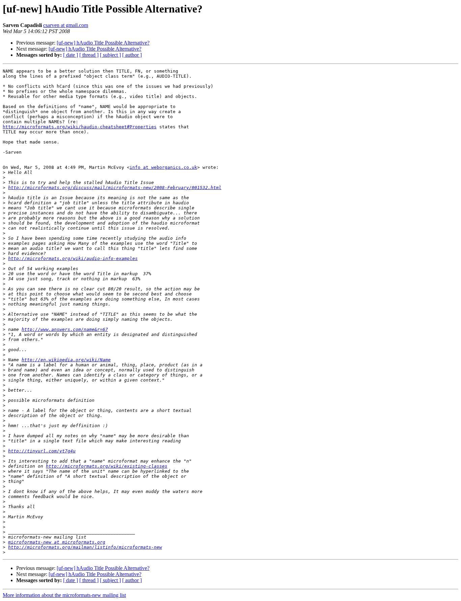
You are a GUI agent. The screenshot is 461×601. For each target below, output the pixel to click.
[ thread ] (89, 55)
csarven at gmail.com (65, 25)
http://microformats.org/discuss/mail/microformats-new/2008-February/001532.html (114, 187)
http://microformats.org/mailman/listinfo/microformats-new (85, 547)
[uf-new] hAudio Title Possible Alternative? (103, 43)
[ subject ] (110, 55)
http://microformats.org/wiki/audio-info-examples (73, 258)
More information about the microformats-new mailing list (64, 595)
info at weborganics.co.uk (163, 167)
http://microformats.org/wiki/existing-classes (106, 466)
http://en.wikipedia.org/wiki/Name (66, 359)
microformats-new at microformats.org (56, 542)
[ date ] (70, 55)
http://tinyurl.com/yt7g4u (42, 450)
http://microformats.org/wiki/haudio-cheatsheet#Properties (80, 126)
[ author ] (132, 55)
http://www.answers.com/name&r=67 (65, 329)
